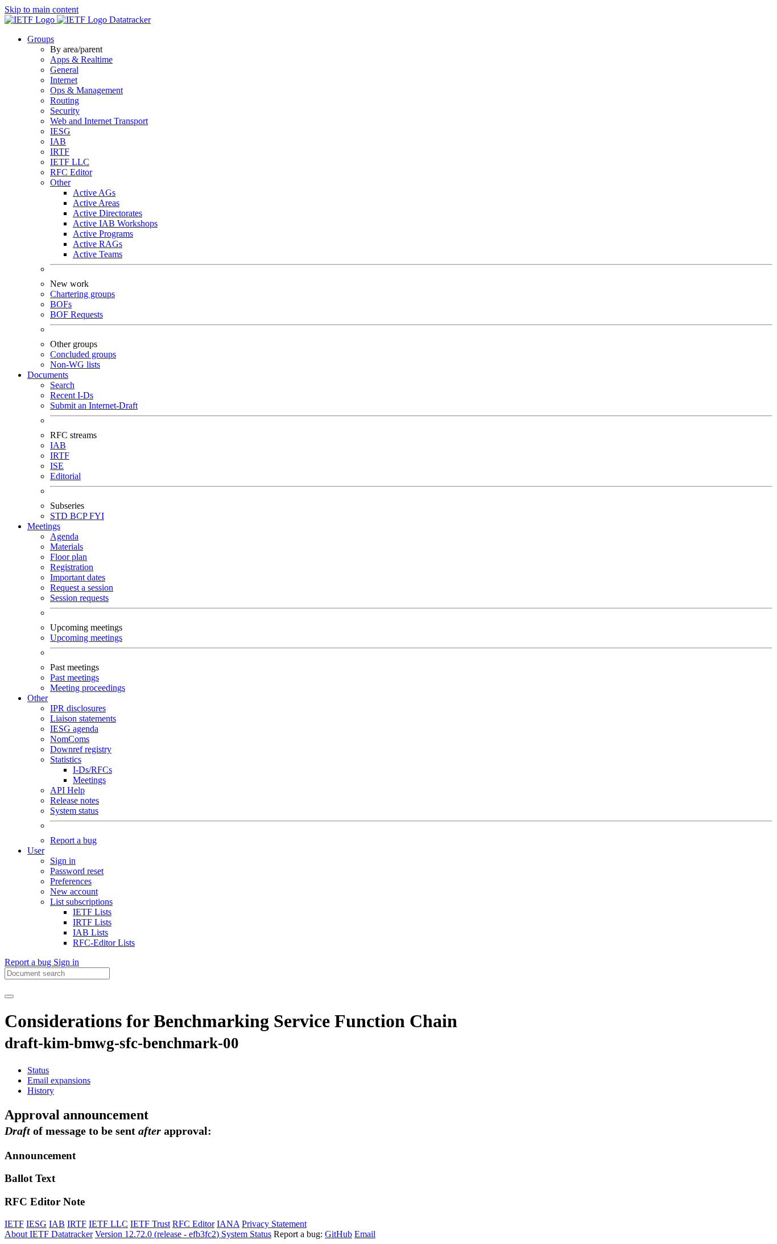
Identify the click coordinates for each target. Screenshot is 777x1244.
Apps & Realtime (81, 59)
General (64, 70)
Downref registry (80, 749)
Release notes (74, 800)
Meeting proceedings (87, 688)
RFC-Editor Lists (104, 943)
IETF (14, 1224)
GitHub (338, 1234)
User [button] (35, 850)
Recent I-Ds (71, 395)
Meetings (89, 780)
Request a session (81, 587)
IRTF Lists (92, 922)
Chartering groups (82, 294)
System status (74, 810)
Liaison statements (83, 718)
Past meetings (74, 677)
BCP (79, 516)
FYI (96, 516)
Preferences (71, 881)
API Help (67, 790)
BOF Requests (76, 314)
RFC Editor (71, 172)
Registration (71, 567)
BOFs (61, 304)
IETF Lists (92, 912)
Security (65, 111)
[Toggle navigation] (9, 996)
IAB (58, 141)
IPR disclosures (78, 708)
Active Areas (96, 203)
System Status (246, 1234)
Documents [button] (47, 375)
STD (60, 516)
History (40, 1090)
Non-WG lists (75, 364)
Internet (63, 80)
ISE (57, 466)
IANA (228, 1224)
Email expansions (58, 1080)
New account (74, 891)
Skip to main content (41, 9)
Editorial (65, 476)
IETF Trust (150, 1224)
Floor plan (68, 557)
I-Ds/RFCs (92, 770)
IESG (60, 131)
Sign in (63, 861)
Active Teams (97, 254)
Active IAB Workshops (115, 223)
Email (364, 1234)
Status (38, 1070)
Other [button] (37, 698)
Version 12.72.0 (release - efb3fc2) (158, 1234)
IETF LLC (69, 162)
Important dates (77, 577)
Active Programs (103, 233)
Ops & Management (86, 90)
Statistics (65, 759)
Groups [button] (40, 39)
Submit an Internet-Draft (94, 405)
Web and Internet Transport (99, 121)
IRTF (59, 151)
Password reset (77, 871)
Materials (66, 546)
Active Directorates (107, 213)
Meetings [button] (43, 526)
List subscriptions (81, 902)
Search (62, 385)
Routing (64, 100)
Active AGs (94, 192)
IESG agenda (74, 729)
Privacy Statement (274, 1224)
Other (60, 182)
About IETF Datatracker (49, 1234)
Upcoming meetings (86, 637)
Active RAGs (97, 244)
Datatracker (129, 19)
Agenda (64, 536)
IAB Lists (90, 932)
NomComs (69, 739)
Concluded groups (83, 354)
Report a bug (73, 840)
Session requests (79, 598)
